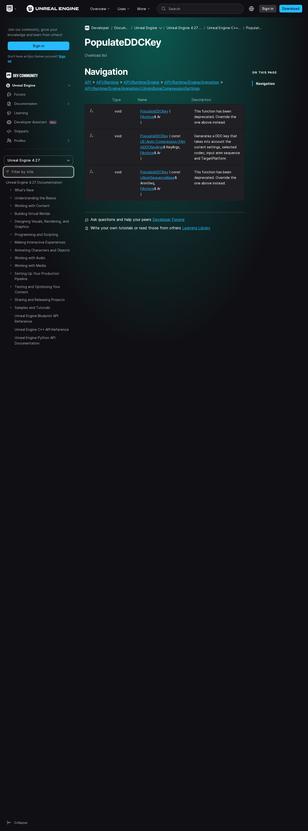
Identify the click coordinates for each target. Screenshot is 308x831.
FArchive (147, 117)
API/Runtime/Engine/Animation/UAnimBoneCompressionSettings (142, 88)
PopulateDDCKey (154, 111)
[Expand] (11, 190)
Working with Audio (30, 258)
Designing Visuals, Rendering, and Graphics (42, 224)
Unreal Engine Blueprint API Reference (36, 318)
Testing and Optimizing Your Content (37, 289)
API (88, 82)
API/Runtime (107, 82)
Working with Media (30, 265)
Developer (100, 28)
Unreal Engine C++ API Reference (42, 329)
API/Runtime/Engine (141, 82)
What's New (24, 190)
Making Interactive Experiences (40, 242)
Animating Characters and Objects (42, 250)
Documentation (121, 28)
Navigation (265, 83)
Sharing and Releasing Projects (40, 300)
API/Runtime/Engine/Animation (191, 82)
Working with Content (32, 206)
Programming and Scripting (36, 234)
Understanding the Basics (35, 198)
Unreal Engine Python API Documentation (35, 340)
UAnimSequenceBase (157, 177)
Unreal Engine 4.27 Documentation (34, 182)
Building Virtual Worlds (32, 214)
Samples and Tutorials (32, 308)
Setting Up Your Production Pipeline (37, 276)
